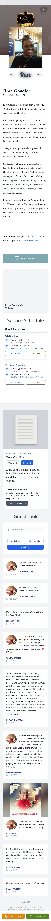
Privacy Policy (18, 909)
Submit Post (25, 547)
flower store (32, 240)
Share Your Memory (17, 503)
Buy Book (27, 463)
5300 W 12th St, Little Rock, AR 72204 (27, 348)
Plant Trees (36, 353)
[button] (25, 800)
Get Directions (15, 353)
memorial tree (34, 236)
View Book (12, 463)
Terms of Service (33, 909)
